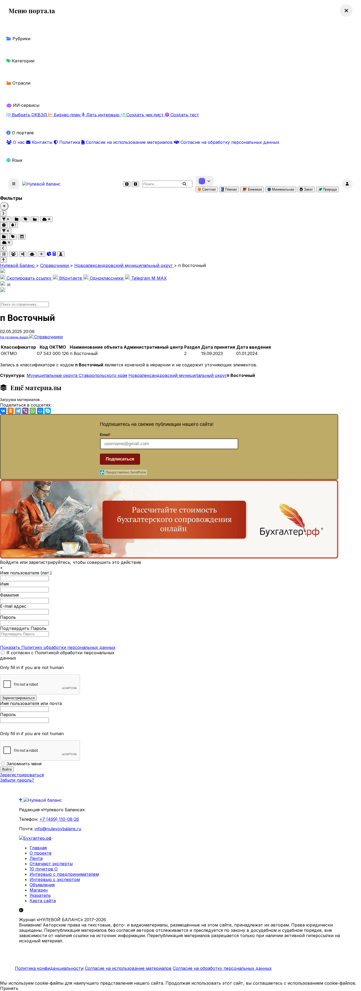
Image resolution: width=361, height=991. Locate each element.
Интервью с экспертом (55, 879)
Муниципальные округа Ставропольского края (77, 375)
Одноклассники (107, 278)
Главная (38, 847)
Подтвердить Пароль (23, 628)
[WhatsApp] (33, 411)
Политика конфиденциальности (49, 968)
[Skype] (47, 411)
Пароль (8, 617)
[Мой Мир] (40, 411)
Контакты (42, 142)
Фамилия (9, 595)
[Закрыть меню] (346, 10)
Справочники (48, 336)
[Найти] (184, 184)
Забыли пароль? (17, 780)
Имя (4, 584)
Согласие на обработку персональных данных (229, 142)
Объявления (42, 884)
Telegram (140, 278)
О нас (19, 142)
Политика (69, 142)
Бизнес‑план (67, 114)
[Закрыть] (4, 206)
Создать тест (184, 114)
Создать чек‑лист (145, 114)
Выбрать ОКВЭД (29, 114)
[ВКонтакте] (3, 411)
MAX (159, 278)
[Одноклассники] (10, 411)
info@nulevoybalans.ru (58, 828)
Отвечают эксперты (51, 863)
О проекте (41, 853)
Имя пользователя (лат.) (26, 572)
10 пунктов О (44, 869)
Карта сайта (43, 900)
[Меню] (13, 184)
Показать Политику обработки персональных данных (57, 647)
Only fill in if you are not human (32, 667)
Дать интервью (103, 114)
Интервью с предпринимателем (64, 874)
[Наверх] (21, 800)
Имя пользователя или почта (31, 703)
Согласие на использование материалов (129, 142)
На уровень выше (14, 337)
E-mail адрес (13, 606)
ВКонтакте (70, 278)
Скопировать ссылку (29, 278)
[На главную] (41, 184)
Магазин (39, 890)
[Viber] (25, 411)
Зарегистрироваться (22, 774)
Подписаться (120, 459)
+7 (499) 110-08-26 (59, 819)
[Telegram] (18, 411)
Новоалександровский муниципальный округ (177, 375)
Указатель (40, 895)
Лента (36, 858)
